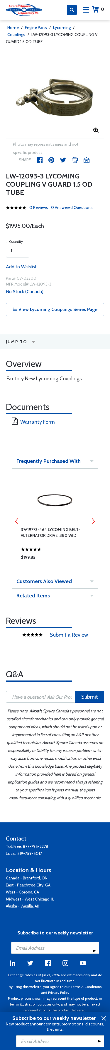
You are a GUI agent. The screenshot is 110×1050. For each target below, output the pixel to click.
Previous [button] (17, 521)
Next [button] (93, 521)
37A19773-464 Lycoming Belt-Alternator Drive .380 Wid (50, 532)
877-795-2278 (35, 846)
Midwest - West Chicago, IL (30, 899)
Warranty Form (37, 422)
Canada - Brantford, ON (27, 878)
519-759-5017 (29, 853)
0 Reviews (38, 207)
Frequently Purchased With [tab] (48, 461)
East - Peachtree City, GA (28, 885)
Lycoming (62, 27)
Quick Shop (55, 558)
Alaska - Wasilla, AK (22, 906)
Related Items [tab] (33, 595)
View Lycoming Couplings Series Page (57, 309)
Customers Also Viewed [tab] (44, 581)
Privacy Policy (58, 992)
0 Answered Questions (72, 207)
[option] (55, 95)
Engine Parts (36, 27)
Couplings (16, 34)
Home (13, 27)
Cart (102, 9)
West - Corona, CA (22, 892)
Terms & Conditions (85, 986)
